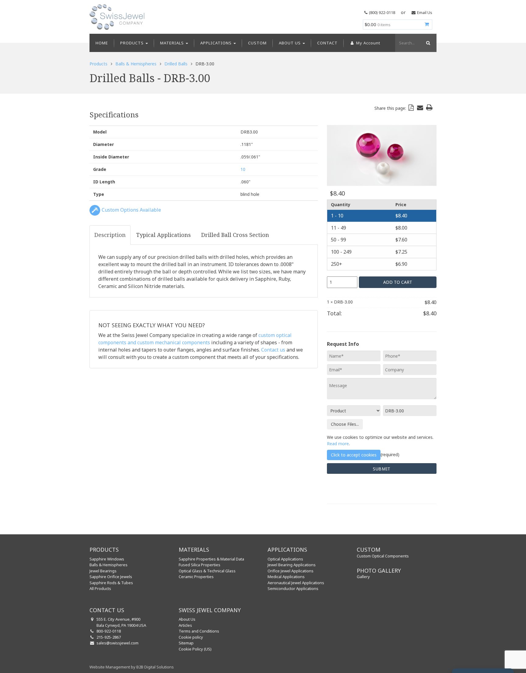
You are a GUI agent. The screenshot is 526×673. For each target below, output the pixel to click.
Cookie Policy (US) (195, 649)
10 (242, 169)
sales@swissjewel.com (117, 643)
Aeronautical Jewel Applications (296, 582)
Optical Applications (285, 559)
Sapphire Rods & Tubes (111, 582)
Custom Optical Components (383, 556)
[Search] (427, 43)
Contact (327, 43)
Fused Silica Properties (199, 564)
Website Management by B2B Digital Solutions (131, 667)
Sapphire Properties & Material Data (211, 559)
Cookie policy (191, 637)
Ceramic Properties (196, 576)
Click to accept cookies (354, 455)
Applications (216, 43)
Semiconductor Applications (293, 588)
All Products (100, 588)
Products (132, 43)
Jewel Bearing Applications (292, 564)
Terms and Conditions (199, 631)
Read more (338, 443)
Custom (257, 43)
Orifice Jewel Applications (291, 571)
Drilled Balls (176, 64)
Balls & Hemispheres (135, 64)
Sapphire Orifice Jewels (110, 576)
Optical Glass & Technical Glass (207, 571)
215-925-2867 (108, 637)
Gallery (363, 576)
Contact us (273, 349)
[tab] (110, 235)
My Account (367, 43)
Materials (172, 43)
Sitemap (186, 643)
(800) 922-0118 (382, 12)
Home (102, 43)
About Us (290, 43)
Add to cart (397, 282)
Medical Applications (286, 576)
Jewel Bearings (103, 571)
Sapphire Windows (106, 559)
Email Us (424, 12)
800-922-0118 (108, 631)
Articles (185, 625)
